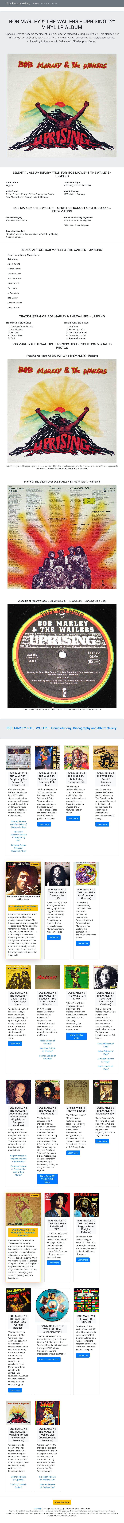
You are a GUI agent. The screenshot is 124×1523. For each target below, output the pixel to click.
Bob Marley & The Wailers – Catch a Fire (23, 908)
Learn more (44, 824)
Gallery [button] (43, 3)
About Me (38, 1509)
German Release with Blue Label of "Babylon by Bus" (18, 824)
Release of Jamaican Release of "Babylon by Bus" (18, 836)
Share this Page (62, 1502)
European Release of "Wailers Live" (47, 1478)
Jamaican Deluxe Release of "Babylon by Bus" (18, 848)
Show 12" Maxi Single (76, 1036)
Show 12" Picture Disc (49, 1359)
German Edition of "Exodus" (47, 1057)
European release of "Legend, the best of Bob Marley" (18, 1170)
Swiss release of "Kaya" (105, 1067)
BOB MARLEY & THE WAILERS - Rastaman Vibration (23, 1232)
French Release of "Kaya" (105, 1045)
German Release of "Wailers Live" (47, 1485)
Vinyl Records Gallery (18, 3)
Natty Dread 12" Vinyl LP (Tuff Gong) (47, 1179)
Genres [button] (54, 3)
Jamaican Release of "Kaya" (105, 1060)
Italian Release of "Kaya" (105, 1052)
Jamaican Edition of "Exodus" (47, 1049)
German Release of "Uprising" (18, 1478)
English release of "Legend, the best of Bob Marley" (18, 1159)
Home (36, 3)
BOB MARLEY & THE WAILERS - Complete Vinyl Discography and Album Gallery (62, 728)
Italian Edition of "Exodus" (47, 1042)
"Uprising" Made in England (18, 1485)
